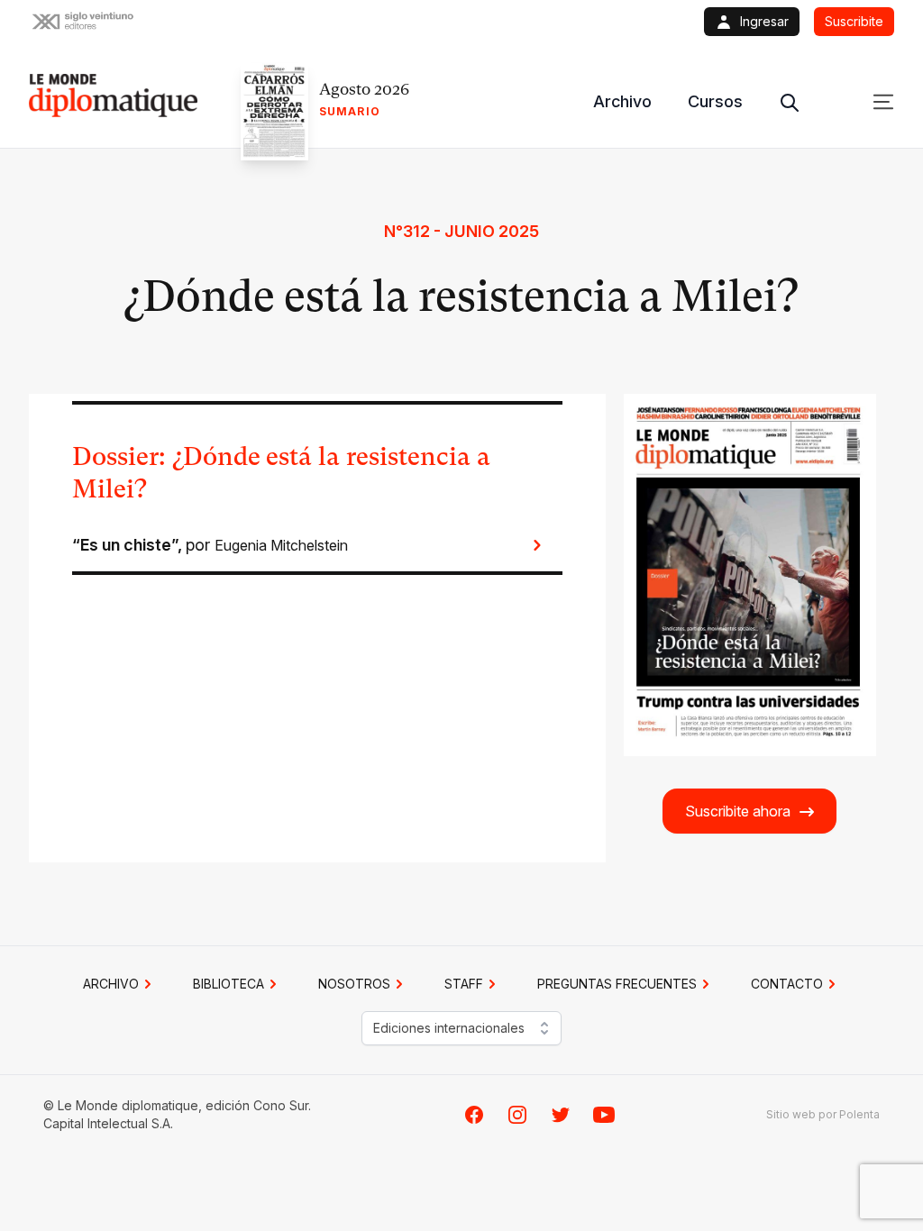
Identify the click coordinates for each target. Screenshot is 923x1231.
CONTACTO (787, 983)
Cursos (715, 101)
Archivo (622, 101)
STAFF (463, 983)
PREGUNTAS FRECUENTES (617, 983)
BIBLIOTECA (228, 983)
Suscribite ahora (737, 811)
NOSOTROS (354, 983)
